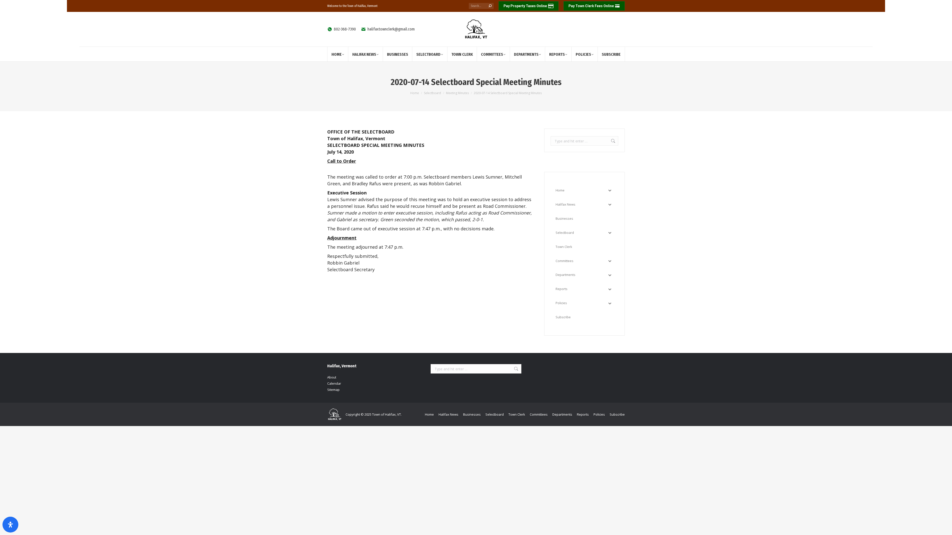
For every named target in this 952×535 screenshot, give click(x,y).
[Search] (490, 6)
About (331, 377)
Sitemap (333, 389)
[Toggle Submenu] (609, 190)
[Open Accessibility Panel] (10, 525)
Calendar (334, 383)
